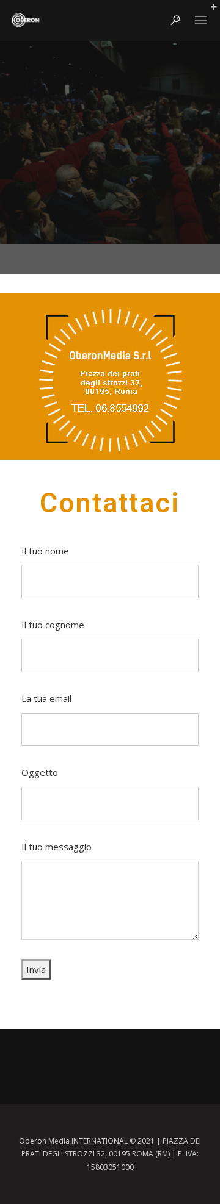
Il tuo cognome (52, 624)
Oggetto (39, 772)
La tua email (46, 698)
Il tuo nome (45, 551)
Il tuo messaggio (56, 846)
